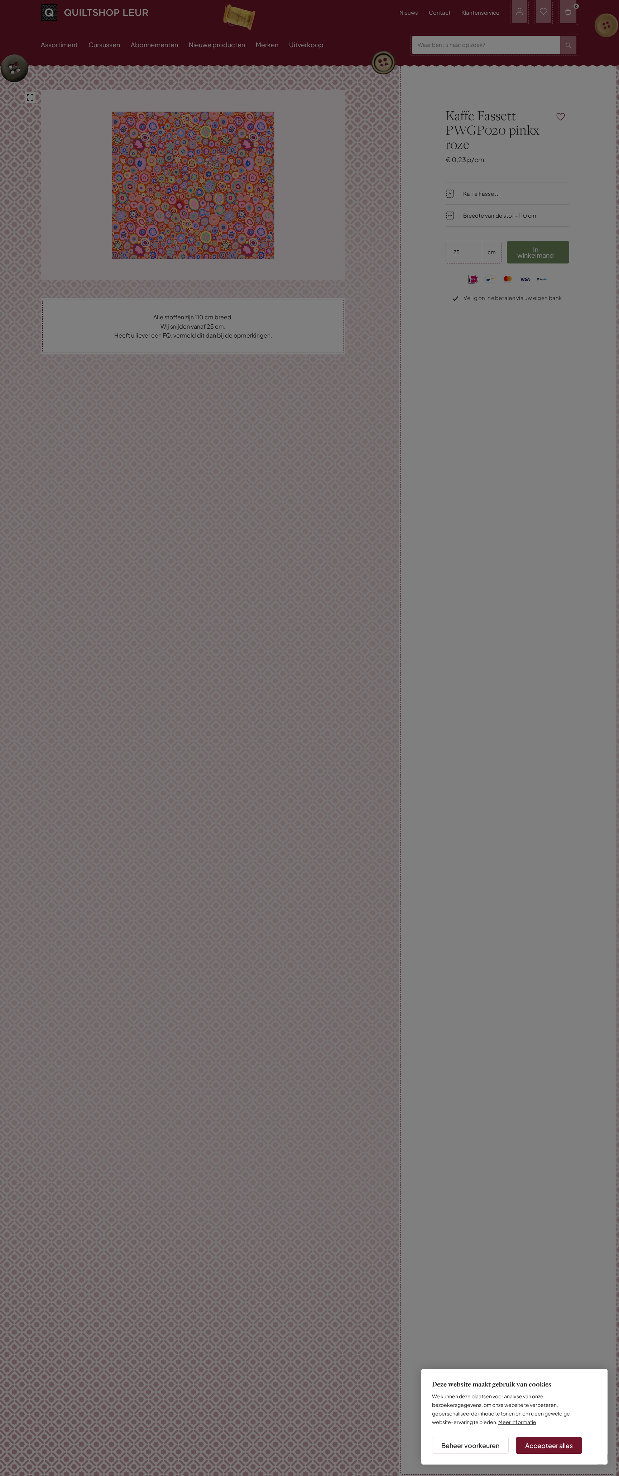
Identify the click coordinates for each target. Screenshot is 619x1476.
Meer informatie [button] (517, 1422)
